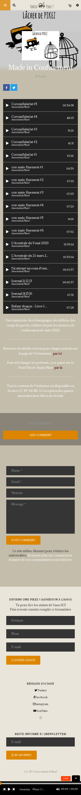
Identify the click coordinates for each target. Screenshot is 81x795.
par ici (57, 353)
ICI (63, 605)
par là (58, 368)
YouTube (42, 711)
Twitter (42, 690)
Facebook (41, 697)
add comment (40, 435)
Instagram (41, 704)
